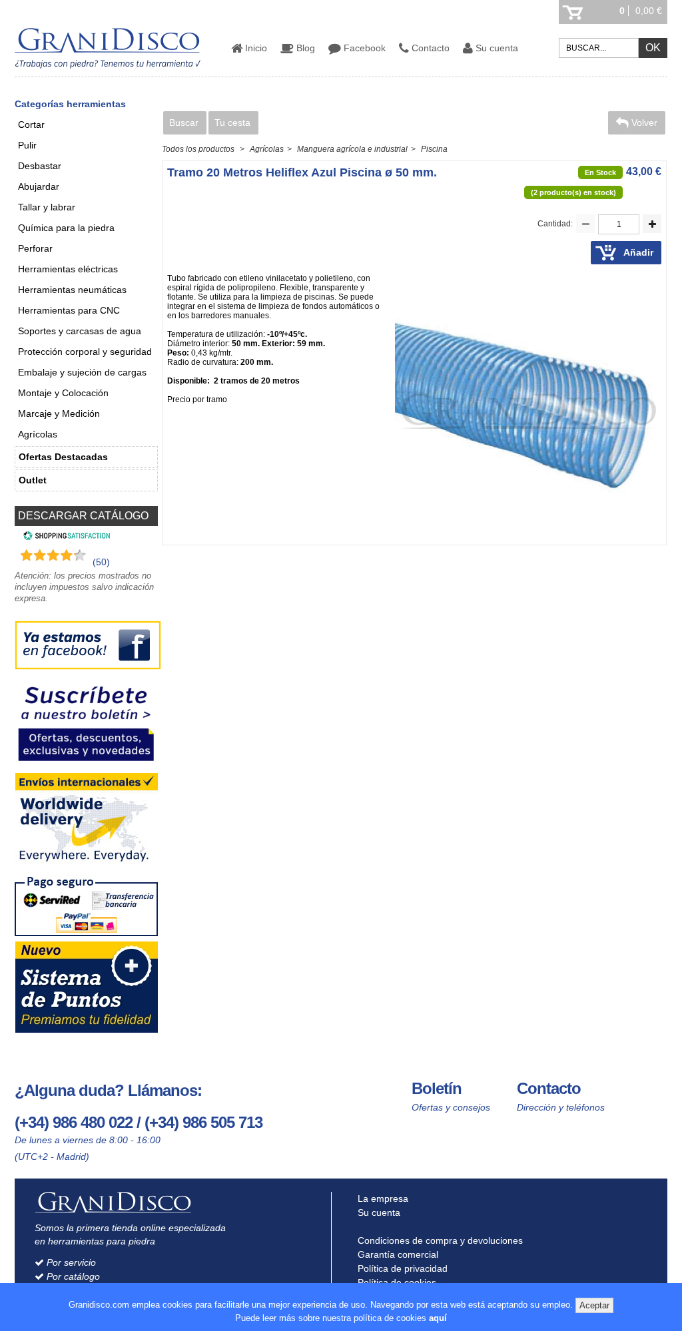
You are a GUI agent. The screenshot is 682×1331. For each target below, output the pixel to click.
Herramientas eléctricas (68, 269)
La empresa (381, 1198)
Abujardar (38, 186)
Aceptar (594, 1305)
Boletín (437, 1088)
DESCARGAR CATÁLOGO (83, 515)
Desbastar (39, 165)
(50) (101, 562)
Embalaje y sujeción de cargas (82, 372)
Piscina (434, 149)
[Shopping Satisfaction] (65, 537)
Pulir (27, 145)
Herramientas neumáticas (72, 289)
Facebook (363, 48)
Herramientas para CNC (69, 310)
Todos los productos (198, 149)
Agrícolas (37, 434)
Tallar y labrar (46, 207)
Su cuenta (495, 48)
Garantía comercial (396, 1254)
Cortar (31, 124)
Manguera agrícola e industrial (352, 149)
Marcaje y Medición (59, 413)
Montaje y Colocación (63, 393)
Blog (304, 48)
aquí (438, 1318)
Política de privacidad (401, 1268)
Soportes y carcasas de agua (79, 331)
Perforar (35, 248)
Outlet (33, 480)
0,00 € (648, 10)
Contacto (429, 48)
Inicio (254, 48)
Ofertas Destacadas (63, 456)
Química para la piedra (66, 227)
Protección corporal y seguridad (85, 351)
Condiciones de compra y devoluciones (439, 1240)
